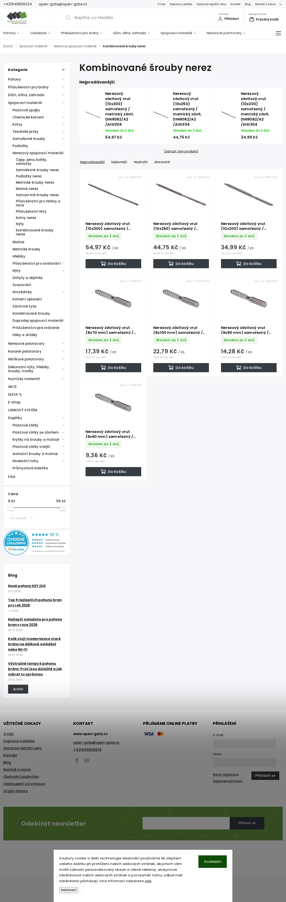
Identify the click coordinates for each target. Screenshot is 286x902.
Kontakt (235, 4)
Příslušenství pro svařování (37, 263)
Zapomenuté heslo (227, 781)
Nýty (20, 224)
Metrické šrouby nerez (35, 182)
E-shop (14, 402)
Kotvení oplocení (27, 299)
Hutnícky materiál (24, 378)
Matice (19, 242)
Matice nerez (27, 188)
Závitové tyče (24, 306)
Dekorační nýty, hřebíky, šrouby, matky (29, 369)
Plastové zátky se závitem (36, 432)
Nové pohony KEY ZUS (27, 586)
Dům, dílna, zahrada (26, 95)
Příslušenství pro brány (28, 87)
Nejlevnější (119, 162)
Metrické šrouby (26, 249)
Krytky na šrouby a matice (36, 439)
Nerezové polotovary (26, 343)
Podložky (20, 145)
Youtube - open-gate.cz (86, 760)
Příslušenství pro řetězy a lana (38, 203)
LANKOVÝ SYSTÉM (22, 410)
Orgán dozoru (15, 791)
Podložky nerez (29, 176)
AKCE (12, 386)
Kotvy (18, 124)
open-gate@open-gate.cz (96, 742)
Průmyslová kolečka (30, 468)
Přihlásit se (247, 823)
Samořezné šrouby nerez (37, 170)
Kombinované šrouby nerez (34, 232)
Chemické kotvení (28, 117)
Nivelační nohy (25, 461)
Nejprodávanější (92, 162)
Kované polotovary (25, 351)
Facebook (76, 760)
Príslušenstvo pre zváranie (36, 327)
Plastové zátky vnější (31, 446)
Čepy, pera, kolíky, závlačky (31, 161)
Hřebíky (19, 256)
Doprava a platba (181, 4)
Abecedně (162, 162)
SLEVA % (15, 394)
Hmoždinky (22, 292)
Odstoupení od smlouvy (24, 783)
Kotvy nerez (26, 217)
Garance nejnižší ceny (211, 4)
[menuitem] (14, 33)
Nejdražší (141, 162)
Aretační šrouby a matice (35, 453)
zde (148, 881)
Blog (248, 4)
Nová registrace (226, 775)
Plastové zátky (25, 425)
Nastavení (68, 890)
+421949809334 (87, 749)
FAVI (11, 476)
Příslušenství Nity (31, 211)
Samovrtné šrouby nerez (37, 195)
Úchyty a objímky (28, 277)
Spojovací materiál (25, 102)
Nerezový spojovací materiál (38, 153)
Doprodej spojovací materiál (38, 320)
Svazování (22, 285)
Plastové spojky (26, 110)
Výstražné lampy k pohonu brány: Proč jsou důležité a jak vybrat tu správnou (35, 669)
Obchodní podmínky (21, 776)
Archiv (18, 689)
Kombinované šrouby (31, 313)
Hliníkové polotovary (26, 359)
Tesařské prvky (25, 131)
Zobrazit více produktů (181, 151)
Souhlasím (212, 861)
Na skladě (21, 518)
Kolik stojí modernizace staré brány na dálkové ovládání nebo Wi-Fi (34, 644)
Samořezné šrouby (29, 138)
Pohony (14, 79)
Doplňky (15, 418)
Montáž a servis (265, 4)
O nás (161, 4)
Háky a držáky (25, 335)
